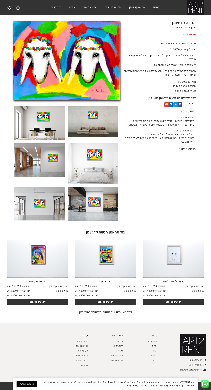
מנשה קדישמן (137, 7)
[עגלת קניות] (18, 7)
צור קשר (56, 7)
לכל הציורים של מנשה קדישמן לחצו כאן (172, 98)
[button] (180, 104)
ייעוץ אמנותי (90, 7)
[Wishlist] (9, 8)
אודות (72, 7)
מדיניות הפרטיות (139, 385)
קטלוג (156, 7)
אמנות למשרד (113, 7)
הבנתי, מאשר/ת (27, 384)
